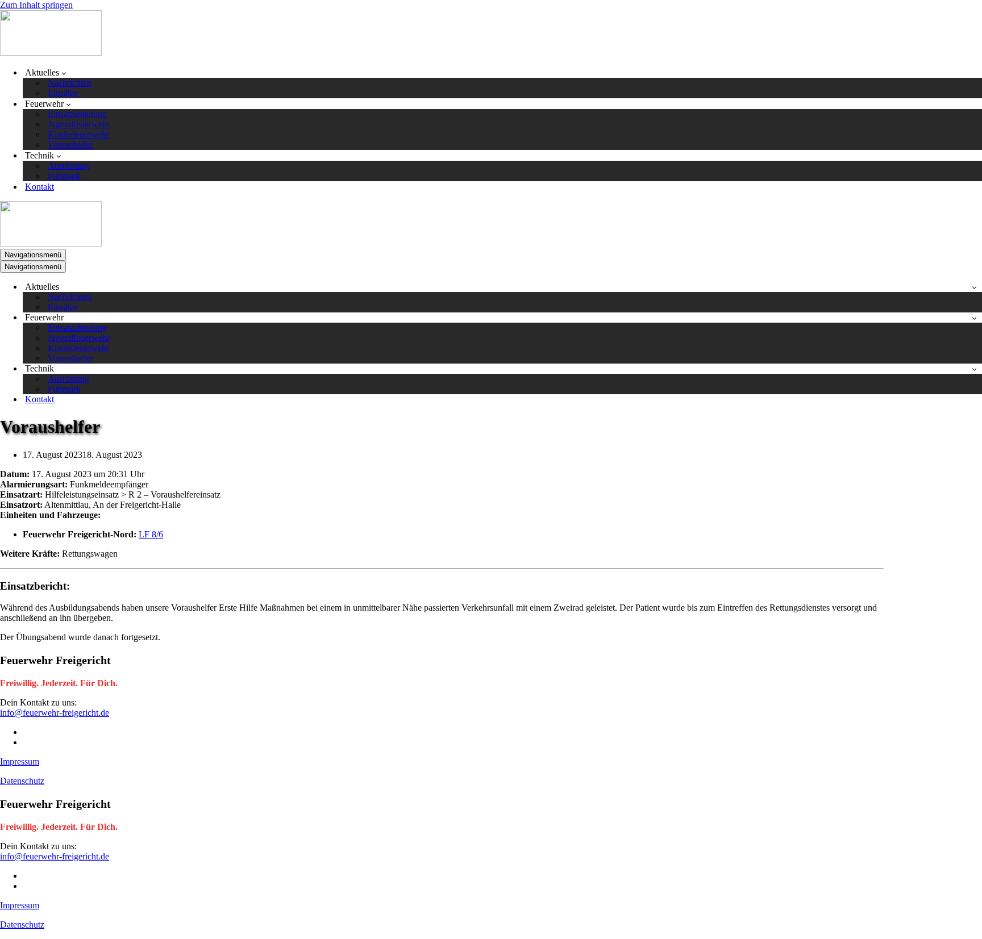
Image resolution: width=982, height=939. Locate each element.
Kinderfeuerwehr (78, 134)
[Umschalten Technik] (974, 369)
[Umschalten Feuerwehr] (974, 318)
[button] (64, 73)
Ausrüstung (68, 165)
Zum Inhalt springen (36, 5)
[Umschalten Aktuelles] (974, 287)
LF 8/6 (151, 534)
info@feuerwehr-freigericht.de (54, 712)
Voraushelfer (70, 144)
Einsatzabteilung (77, 114)
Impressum (19, 761)
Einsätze (63, 93)
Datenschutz (22, 781)
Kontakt (39, 186)
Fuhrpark (64, 176)
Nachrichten (69, 82)
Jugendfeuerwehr (79, 124)
